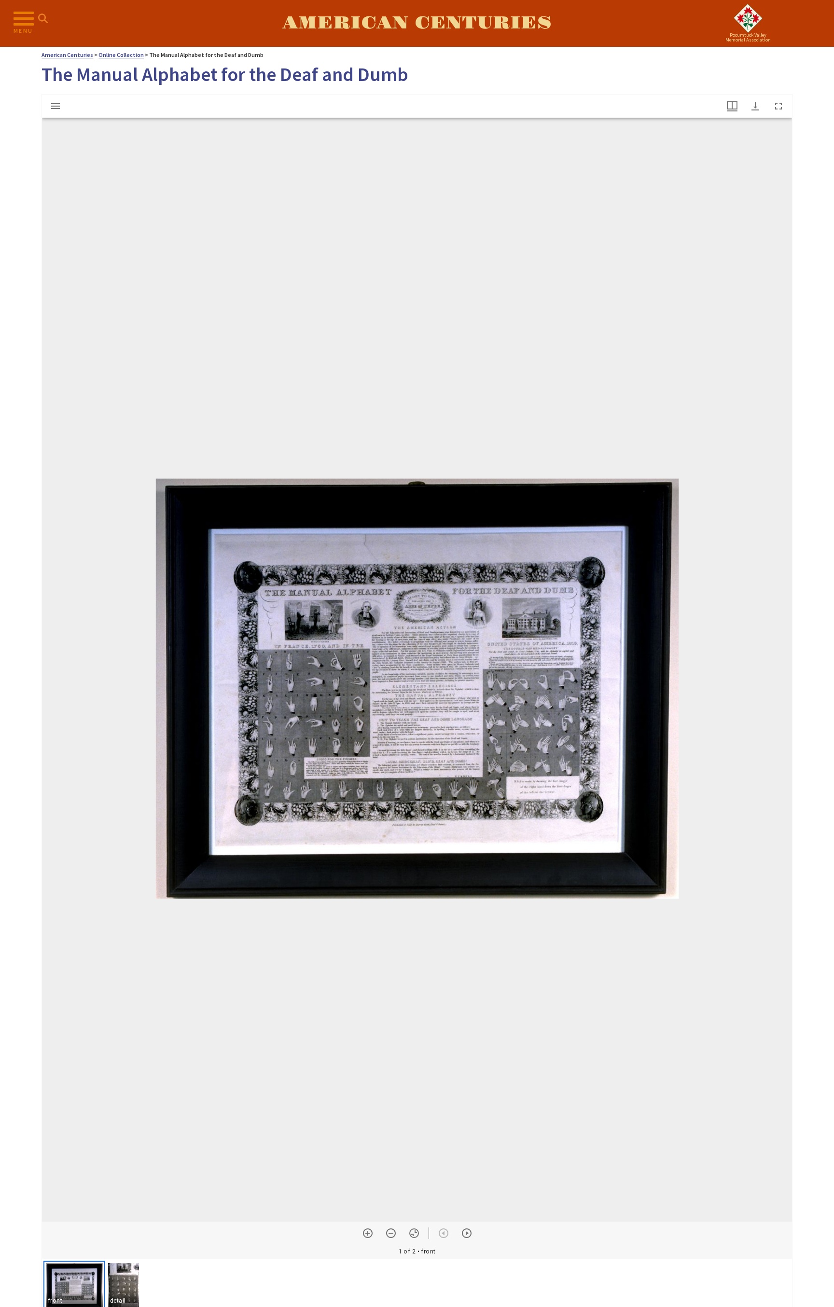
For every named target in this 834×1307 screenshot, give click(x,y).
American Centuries (417, 23)
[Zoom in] (367, 1233)
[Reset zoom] (414, 1233)
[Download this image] (755, 106)
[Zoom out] (391, 1233)
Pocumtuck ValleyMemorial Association (748, 37)
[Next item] (466, 1233)
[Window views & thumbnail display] (732, 106)
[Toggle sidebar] (55, 106)
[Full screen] (778, 106)
